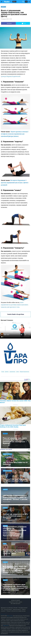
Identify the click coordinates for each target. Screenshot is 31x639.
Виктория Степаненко (7, 320)
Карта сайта (3, 614)
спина (17, 371)
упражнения (12, 371)
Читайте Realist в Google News (15, 314)
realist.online (6, 625)
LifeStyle (3, 6)
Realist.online (10, 615)
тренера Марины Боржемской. (11, 76)
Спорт (2, 371)
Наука (4, 543)
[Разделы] (29, 1)
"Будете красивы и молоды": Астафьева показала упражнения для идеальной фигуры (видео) (15, 134)
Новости (5, 433)
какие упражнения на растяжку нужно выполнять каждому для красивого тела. (14, 305)
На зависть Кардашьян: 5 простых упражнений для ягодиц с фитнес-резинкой (15, 182)
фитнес (7, 371)
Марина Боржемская (24, 371)
